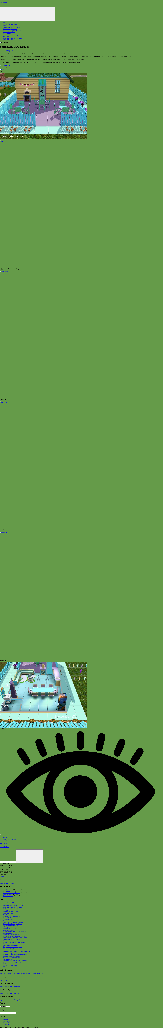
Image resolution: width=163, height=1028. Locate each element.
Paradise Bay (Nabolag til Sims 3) (12, 924)
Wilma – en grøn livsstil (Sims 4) (12, 934)
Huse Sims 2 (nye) (8, 39)
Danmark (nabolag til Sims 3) (11, 911)
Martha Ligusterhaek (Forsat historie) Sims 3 (15, 936)
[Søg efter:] (8, 862)
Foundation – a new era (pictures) (12, 30)
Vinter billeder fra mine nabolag (11, 27)
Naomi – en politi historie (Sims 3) (12, 35)
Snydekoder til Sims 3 (9, 32)
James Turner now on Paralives (11, 893)
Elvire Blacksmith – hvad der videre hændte (15, 954)
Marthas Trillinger (8, 933)
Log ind (5, 1019)
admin (16, 51)
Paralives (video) (7, 894)
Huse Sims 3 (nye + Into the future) (12, 38)
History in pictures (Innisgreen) (11, 26)
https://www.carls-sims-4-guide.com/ (10, 993)
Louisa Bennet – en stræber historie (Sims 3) (15, 937)
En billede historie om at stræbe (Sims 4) (14, 942)
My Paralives (6, 891)
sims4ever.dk (3, 2)
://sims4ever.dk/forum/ (8, 883)
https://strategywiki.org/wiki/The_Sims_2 (11, 980)
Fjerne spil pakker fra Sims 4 (11, 925)
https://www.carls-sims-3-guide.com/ (10, 986)
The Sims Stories (7, 904)
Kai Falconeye (7, 33)
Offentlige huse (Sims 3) (9, 839)
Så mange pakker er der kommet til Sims (14, 927)
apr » (2, 876)
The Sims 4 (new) (8, 890)
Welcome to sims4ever (9, 22)
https (1, 883)
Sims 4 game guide (8, 919)
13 (11, 869)
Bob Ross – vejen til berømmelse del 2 (13, 953)
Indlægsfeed (6, 1021)
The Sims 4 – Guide (8, 910)
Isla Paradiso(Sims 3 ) (9, 959)
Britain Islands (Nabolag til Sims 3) (12, 918)
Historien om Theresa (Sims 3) (11, 928)
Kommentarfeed (7, 1022)
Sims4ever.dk (7, 914)
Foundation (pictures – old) (10, 29)
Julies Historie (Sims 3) (9, 930)
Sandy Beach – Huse (9, 921)
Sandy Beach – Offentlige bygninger (13, 922)
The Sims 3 (6, 840)
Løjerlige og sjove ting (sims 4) (11, 956)
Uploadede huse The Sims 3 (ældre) (13, 905)
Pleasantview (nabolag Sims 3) (11, 908)
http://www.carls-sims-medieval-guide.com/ (11, 1000)
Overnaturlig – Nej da (9, 36)
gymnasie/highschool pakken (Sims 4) (13, 957)
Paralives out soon (8, 896)
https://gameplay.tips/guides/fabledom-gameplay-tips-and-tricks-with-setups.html (21, 973)
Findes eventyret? (8, 940)
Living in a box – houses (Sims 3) (12, 916)
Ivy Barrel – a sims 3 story (10, 24)
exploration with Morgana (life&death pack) (15, 960)
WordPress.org (7, 1024)
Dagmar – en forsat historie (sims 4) (12, 947)
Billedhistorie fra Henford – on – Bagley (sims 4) (16, 951)
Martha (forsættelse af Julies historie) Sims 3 (15, 931)
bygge (5, 837)
